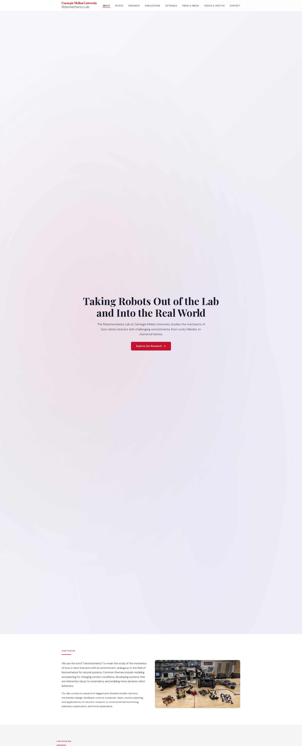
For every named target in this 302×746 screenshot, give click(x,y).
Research (134, 5)
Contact (235, 5)
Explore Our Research (149, 345)
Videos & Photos (214, 5)
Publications (152, 5)
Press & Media (190, 5)
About (106, 5)
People (119, 5)
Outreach (171, 5)
